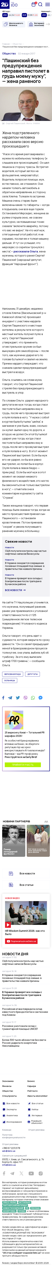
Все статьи (26, 885)
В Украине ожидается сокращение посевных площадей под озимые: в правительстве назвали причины (24, 566)
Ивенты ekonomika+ (37, 1095)
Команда (6, 1129)
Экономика (7, 1081)
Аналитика (12, 1115)
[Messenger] (40, 698)
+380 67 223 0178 (11, 1148)
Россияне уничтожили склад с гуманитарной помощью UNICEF (20, 1027)
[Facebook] (3, 698)
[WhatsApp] (33, 698)
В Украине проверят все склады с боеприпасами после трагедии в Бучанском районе (23, 581)
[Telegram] (10, 697)
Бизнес (31, 1081)
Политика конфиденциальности (13, 1136)
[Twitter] (18, 697)
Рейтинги (32, 1091)
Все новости (13, 590)
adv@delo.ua (8, 1151)
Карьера (31, 1086)
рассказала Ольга (26, 251)
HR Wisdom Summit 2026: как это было (25, 932)
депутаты (32, 674)
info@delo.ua (9, 1165)
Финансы (6, 1086)
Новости (9, 547)
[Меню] (47, 4)
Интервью (37, 1115)
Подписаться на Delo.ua (23, 941)
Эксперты (11, 1109)
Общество (9, 53)
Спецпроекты (9, 1095)
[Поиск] (40, 4)
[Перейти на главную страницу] (5, 4)
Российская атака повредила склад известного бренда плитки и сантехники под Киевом (25, 1011)
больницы (9, 680)
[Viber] (25, 698)
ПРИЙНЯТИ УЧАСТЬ (23, 764)
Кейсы (35, 1109)
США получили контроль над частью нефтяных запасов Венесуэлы (26, 552)
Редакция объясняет (37, 1122)
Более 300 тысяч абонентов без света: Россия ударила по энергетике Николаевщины (24, 1042)
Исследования (14, 1122)
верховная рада (12, 674)
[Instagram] (40, 1173)
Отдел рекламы (36, 1129)
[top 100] (14, 4)
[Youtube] (31, 1173)
